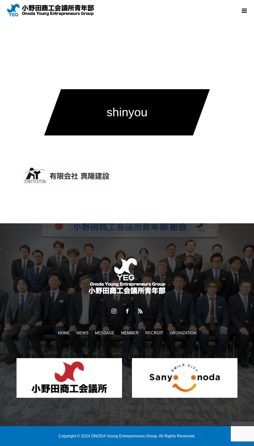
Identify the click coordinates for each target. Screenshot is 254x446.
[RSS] (140, 311)
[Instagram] (113, 311)
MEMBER (130, 333)
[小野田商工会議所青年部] (127, 276)
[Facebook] (127, 311)
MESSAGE (104, 333)
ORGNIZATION (183, 333)
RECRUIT (154, 333)
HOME (64, 333)
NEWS (82, 333)
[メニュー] (244, 10)
